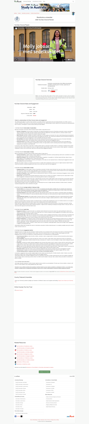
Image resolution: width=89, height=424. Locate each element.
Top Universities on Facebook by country (24, 346)
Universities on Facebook (50, 382)
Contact (39, 419)
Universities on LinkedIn (50, 392)
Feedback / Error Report (44, 371)
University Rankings (27, 1)
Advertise (42, 419)
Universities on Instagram (50, 386)
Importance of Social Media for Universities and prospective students (40, 367)
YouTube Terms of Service (64, 271)
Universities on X (49, 384)
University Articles (49, 398)
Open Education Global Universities (22, 413)
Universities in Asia (19, 406)
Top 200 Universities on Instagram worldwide (24, 356)
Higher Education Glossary (50, 406)
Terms (46, 419)
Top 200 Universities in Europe (21, 388)
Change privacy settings (55, 419)
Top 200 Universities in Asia (20, 392)
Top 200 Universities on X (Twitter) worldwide (24, 359)
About (31, 419)
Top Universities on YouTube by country (24, 350)
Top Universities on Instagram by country (24, 354)
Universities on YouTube (50, 388)
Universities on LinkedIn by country (23, 364)
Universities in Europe (19, 402)
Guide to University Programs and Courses (53, 396)
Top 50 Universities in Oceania (21, 394)
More (44, 1)
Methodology (35, 419)
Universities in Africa (19, 404)
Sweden (34, 115)
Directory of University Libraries (51, 402)
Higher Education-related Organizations (52, 400)
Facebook (18, 416)
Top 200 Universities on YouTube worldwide (24, 352)
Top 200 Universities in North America (22, 384)
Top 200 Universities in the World (21, 382)
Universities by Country (37, 1)
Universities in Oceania (19, 408)
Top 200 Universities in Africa (20, 390)
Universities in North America (20, 398)
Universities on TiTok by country (22, 361)
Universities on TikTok (49, 390)
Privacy (48, 419)
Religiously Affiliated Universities (51, 404)
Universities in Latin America (20, 400)
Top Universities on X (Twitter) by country (24, 357)
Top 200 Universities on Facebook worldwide (24, 348)
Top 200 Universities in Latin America (22, 386)
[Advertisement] (44, 69)
